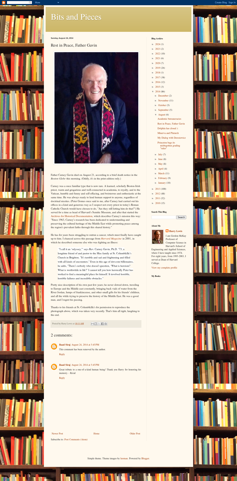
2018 (158, 72)
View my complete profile (164, 267)
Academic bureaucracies (169, 118)
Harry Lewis (175, 231)
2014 (158, 91)
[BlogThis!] (96, 324)
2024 (158, 44)
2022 (158, 53)
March (161, 173)
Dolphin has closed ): (168, 128)
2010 (158, 203)
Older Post (135, 433)
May (160, 163)
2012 (158, 193)
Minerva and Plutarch (168, 133)
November (163, 100)
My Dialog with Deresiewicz (172, 137)
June (160, 159)
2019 (158, 67)
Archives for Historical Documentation (71, 216)
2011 (158, 198)
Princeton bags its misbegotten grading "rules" (169, 145)
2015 (158, 86)
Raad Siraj (64, 344)
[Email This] (92, 324)
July (160, 154)
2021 (158, 58)
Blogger (145, 458)
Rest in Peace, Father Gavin (171, 123)
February (163, 178)
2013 (158, 188)
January (162, 182)
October (162, 105)
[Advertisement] (165, 335)
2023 (158, 48)
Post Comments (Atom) (76, 439)
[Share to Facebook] (102, 324)
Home (96, 433)
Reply (62, 354)
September (163, 109)
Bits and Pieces (76, 16)
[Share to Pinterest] (105, 324)
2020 (158, 63)
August (162, 114)
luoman (124, 458)
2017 (158, 77)
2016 (158, 82)
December (163, 95)
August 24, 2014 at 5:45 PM (85, 344)
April (161, 168)
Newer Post (57, 433)
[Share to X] (99, 324)
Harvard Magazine (111, 238)
